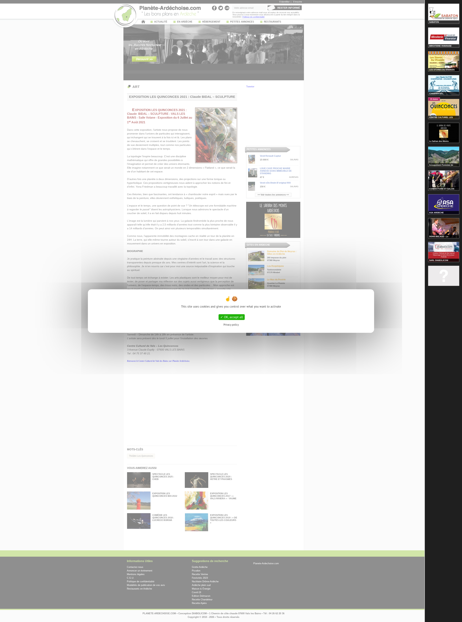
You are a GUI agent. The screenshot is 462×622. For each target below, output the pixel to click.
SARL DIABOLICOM (438, 260)
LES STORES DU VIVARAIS (442, 70)
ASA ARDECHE (436, 213)
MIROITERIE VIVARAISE (440, 46)
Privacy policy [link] (231, 324)
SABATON (434, 22)
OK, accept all (233, 317)
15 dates (434, 99)
